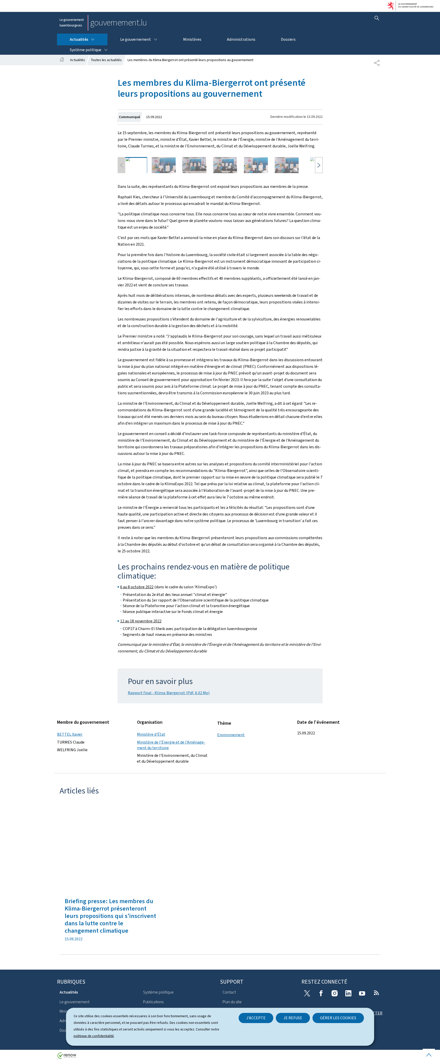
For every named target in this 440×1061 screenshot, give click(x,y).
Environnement (231, 734)
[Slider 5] (256, 165)
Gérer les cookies (338, 1018)
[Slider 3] (194, 165)
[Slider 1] (133, 165)
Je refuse (292, 1018)
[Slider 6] (286, 165)
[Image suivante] (319, 165)
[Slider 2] (163, 165)
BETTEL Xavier (69, 734)
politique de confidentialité (94, 1036)
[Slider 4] (225, 165)
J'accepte (256, 1018)
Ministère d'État (151, 734)
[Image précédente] (121, 165)
